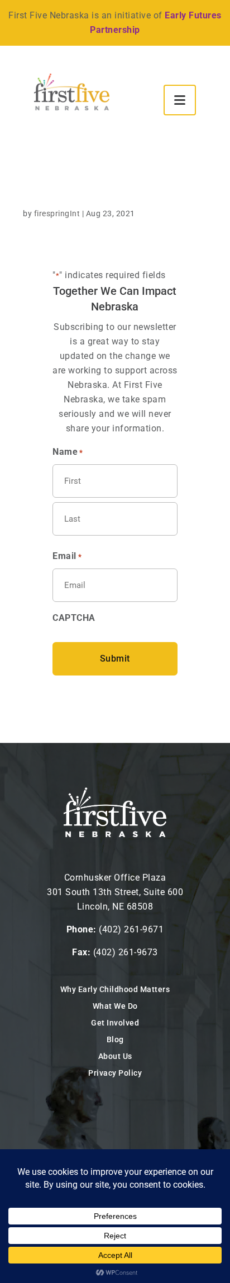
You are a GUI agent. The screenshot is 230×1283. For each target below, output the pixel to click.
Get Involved (115, 1022)
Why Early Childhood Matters (115, 989)
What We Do (115, 1006)
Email (67, 556)
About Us (115, 1056)
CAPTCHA (73, 618)
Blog (115, 1039)
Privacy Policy (115, 1072)
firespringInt (57, 213)
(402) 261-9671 (131, 929)
